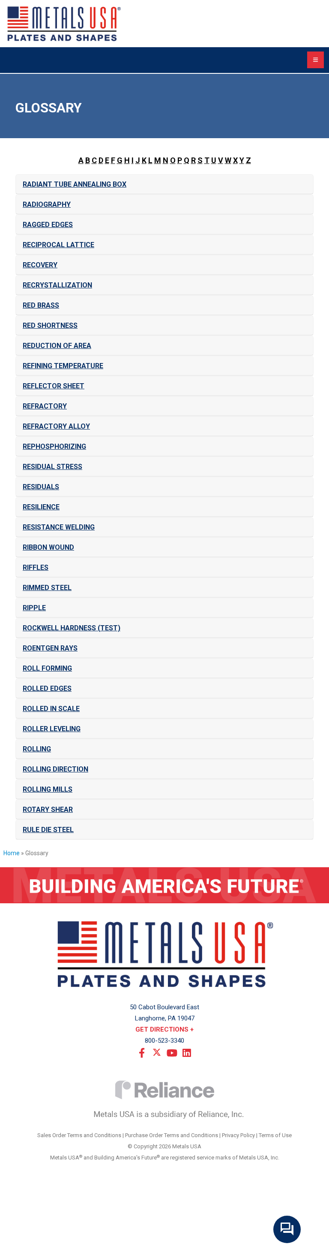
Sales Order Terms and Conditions (79, 1135)
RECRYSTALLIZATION (57, 285)
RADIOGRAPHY (47, 204)
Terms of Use (275, 1135)
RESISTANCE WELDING (59, 527)
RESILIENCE (41, 507)
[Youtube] (171, 1052)
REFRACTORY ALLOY (56, 426)
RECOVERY (40, 265)
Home (11, 853)
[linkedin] (186, 1052)
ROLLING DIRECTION (55, 769)
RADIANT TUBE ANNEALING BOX (74, 184)
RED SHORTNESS (50, 325)
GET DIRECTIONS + (164, 1029)
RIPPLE (34, 608)
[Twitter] (156, 1052)
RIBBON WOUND (48, 547)
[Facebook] (141, 1052)
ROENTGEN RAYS (50, 648)
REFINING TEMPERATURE (63, 366)
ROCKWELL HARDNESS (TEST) (71, 628)
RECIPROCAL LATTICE (58, 245)
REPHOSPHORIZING (54, 446)
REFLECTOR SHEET (53, 386)
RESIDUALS (41, 487)
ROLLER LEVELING (52, 729)
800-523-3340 (164, 1040)
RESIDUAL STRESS (52, 467)
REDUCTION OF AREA (57, 346)
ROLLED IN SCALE (51, 709)
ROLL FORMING (47, 668)
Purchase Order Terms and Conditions (171, 1135)
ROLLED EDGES (47, 688)
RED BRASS (41, 305)
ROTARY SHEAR (48, 809)
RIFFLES (35, 567)
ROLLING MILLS (47, 789)
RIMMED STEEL (47, 588)
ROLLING (37, 749)
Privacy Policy (238, 1135)
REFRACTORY (45, 406)
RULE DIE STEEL (48, 830)
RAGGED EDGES (48, 225)
